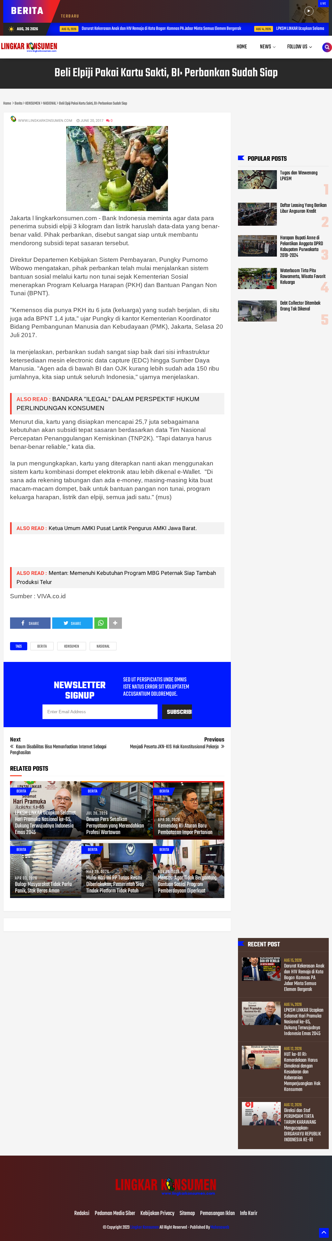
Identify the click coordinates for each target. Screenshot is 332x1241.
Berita (42, 646)
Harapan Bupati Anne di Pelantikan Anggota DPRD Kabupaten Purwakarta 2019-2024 (301, 247)
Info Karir (248, 1213)
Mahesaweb (219, 1227)
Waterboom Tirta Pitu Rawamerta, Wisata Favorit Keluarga (303, 277)
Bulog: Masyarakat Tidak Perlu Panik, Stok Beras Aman (43, 887)
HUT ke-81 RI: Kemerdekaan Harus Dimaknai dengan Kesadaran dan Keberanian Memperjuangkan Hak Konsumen (302, 1072)
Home (242, 47)
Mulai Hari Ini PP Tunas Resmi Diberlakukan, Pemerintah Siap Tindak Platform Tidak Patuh (115, 884)
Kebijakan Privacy (157, 1213)
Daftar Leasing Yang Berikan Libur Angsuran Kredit (303, 208)
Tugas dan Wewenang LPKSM (298, 176)
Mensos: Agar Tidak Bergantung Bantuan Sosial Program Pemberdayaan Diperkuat (187, 884)
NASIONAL (103, 646)
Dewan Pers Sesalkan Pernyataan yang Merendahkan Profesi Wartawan (115, 826)
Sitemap (187, 1213)
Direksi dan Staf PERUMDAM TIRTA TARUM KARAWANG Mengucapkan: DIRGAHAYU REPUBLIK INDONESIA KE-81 (302, 1125)
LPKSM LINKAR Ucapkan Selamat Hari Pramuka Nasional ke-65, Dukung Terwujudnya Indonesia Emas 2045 (45, 823)
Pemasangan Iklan (217, 1213)
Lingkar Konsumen (144, 1227)
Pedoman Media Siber (115, 1213)
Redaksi (81, 1213)
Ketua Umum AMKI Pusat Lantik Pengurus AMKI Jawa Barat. (123, 528)
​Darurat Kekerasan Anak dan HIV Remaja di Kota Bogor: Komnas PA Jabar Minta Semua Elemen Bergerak (159, 28)
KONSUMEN (71, 646)
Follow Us (297, 47)
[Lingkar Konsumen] (166, 1200)
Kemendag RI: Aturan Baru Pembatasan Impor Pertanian (185, 829)
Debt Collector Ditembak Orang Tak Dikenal (300, 306)
